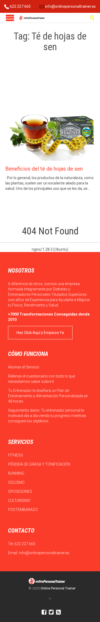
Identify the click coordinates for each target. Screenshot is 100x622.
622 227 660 (20, 6)
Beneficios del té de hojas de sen (44, 169)
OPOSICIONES (20, 491)
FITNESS (16, 455)
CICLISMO (16, 482)
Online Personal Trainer (58, 588)
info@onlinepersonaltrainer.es (70, 6)
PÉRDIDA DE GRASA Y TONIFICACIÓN (39, 464)
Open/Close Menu (10, 17)
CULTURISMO (19, 500)
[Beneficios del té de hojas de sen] (50, 134)
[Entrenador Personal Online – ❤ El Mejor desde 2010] (32, 18)
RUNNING (16, 473)
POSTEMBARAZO (23, 509)
